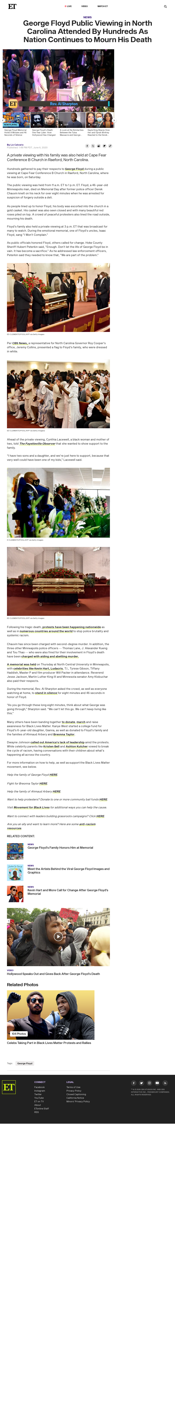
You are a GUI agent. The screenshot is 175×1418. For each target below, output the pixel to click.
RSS (36, 1112)
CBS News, (20, 343)
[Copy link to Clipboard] (110, 146)
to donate (68, 722)
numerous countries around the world (46, 631)
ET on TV (39, 1101)
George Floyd (74, 169)
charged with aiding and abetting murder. (50, 657)
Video (84, 6)
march (81, 722)
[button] (7, 108)
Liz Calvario (17, 145)
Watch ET (102, 6)
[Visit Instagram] (149, 1083)
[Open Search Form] (165, 7)
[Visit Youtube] (157, 1083)
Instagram (39, 1091)
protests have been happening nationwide (71, 627)
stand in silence (46, 693)
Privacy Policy (73, 1091)
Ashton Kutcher (77, 747)
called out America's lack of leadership (57, 742)
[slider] (58, 104)
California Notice (75, 1098)
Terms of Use (73, 1087)
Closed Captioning (76, 1094)
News (87, 17)
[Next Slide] (114, 120)
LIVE (69, 6)
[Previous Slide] (2, 120)
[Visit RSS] (165, 1083)
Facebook (39, 1087)
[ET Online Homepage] (12, 6)
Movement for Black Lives (31, 807)
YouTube (39, 1098)
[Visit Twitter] (141, 1083)
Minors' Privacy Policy (78, 1101)
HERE (53, 775)
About (37, 1105)
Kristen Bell (51, 747)
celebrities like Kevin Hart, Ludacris (38, 669)
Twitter (38, 1094)
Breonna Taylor (64, 734)
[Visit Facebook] (133, 1083)
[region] (58, 80)
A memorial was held (21, 664)
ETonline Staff (41, 1108)
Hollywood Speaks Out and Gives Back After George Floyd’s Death (53, 974)
